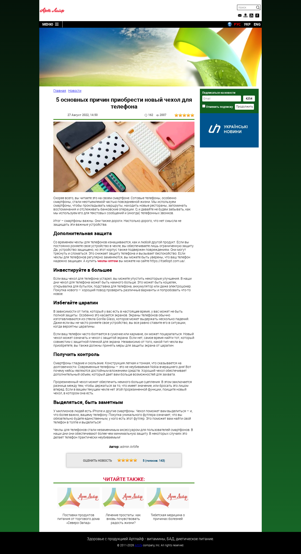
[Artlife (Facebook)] (257, 15)
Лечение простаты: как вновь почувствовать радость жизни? (123, 518)
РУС (237, 24)
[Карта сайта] (245, 15)
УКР (247, 24)
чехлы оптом (107, 261)
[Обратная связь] (240, 15)
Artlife (138, 545)
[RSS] (251, 15)
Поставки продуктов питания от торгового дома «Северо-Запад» (78, 518)
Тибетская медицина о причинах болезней (168, 517)
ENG (257, 24)
